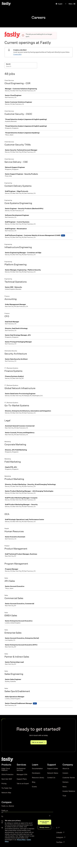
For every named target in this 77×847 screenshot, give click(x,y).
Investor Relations (69, 791)
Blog (33, 782)
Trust (64, 796)
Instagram (59, 837)
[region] (28, 828)
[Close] (50, 816)
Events (34, 787)
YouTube (59, 842)
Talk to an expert (37, 742)
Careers (65, 773)
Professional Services (21, 769)
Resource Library (38, 777)
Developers (36, 773)
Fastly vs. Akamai (8, 806)
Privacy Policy (21, 839)
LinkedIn (59, 832)
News (64, 787)
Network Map (6, 792)
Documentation (37, 768)
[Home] (6, 4)
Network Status (52, 773)
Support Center (52, 768)
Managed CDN (22, 774)
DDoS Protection (7, 774)
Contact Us (51, 777)
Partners (65, 782)
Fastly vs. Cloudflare (5, 811)
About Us (66, 768)
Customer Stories (69, 777)
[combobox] (61, 3)
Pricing (4, 783)
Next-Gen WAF (7, 779)
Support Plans (22, 779)
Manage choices (44, 827)
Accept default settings (44, 822)
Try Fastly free (7, 788)
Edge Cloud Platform (6, 769)
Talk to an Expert (23, 783)
